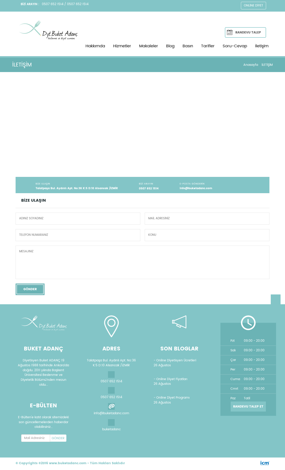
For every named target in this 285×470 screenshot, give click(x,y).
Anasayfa (250, 64)
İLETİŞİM (267, 64)
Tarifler (208, 46)
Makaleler (148, 46)
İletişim (262, 46)
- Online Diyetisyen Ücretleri (175, 360)
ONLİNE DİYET (253, 5)
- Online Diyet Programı (171, 397)
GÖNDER (30, 289)
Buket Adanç (10, 301)
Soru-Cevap (235, 46)
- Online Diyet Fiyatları (170, 379)
